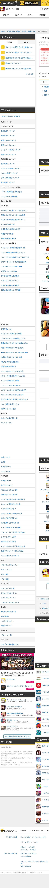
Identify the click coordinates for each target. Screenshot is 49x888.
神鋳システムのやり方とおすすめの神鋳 (14, 352)
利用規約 (23, 830)
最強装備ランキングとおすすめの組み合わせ (20, 58)
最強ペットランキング (8, 145)
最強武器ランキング (7, 131)
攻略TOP (6, 15)
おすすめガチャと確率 (8, 537)
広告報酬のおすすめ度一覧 (10, 523)
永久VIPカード (6, 466)
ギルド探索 (5, 579)
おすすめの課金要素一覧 (9, 418)
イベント (31, 15)
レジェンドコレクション (9, 593)
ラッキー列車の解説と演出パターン (13, 220)
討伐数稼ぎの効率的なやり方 (10, 229)
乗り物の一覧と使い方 (8, 611)
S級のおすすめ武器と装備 (9, 362)
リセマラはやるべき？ (8, 509)
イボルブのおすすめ (7, 224)
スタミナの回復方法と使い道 (10, 504)
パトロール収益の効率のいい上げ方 (13, 376)
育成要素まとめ (6, 329)
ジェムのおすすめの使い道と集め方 (13, 499)
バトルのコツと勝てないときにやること (14, 210)
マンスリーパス (6, 423)
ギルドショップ (6, 569)
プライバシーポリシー (36, 830)
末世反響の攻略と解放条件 (10, 285)
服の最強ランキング (7, 164)
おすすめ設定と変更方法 (9, 518)
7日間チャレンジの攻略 (9, 271)
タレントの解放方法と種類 (10, 380)
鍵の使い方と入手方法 (8, 541)
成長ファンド (5, 457)
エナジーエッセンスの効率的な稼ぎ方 (13, 390)
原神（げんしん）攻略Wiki (29, 854)
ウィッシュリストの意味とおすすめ (13, 532)
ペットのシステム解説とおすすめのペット (15, 257)
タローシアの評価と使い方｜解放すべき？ (20, 47)
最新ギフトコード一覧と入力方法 (12, 551)
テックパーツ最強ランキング (10, 150)
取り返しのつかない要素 (9, 490)
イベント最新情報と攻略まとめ (11, 192)
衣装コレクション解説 (8, 409)
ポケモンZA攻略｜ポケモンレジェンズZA (33, 837)
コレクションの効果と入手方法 (11, 334)
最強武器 (42, 15)
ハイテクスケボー (7, 621)
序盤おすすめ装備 (7, 234)
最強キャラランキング (13, 63)
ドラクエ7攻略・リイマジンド (30, 842)
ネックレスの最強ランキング (10, 168)
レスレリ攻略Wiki (26, 856)
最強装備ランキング (7, 135)
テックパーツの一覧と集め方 (10, 385)
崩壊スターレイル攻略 (27, 847)
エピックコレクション (8, 597)
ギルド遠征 (5, 574)
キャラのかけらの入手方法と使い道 (13, 546)
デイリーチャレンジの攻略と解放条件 (13, 262)
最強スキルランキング (8, 140)
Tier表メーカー (6, 480)
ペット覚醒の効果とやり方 (10, 404)
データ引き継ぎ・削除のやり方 (11, 513)
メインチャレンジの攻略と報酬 (11, 266)
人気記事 (9, 42)
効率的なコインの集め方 (9, 494)
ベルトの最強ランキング (9, 173)
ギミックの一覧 (6, 635)
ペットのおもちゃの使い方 (10, 555)
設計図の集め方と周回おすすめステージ (14, 399)
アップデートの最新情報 (9, 196)
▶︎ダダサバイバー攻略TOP (11, 116)
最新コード (18, 15)
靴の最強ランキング (7, 182)
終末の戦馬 (5, 616)
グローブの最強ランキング (10, 178)
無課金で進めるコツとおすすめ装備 (13, 215)
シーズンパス (5, 471)
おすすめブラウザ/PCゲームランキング (18, 736)
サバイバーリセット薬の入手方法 (12, 395)
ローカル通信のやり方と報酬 (10, 527)
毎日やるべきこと (7, 485)
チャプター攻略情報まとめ (10, 644)
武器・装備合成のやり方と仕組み (12, 348)
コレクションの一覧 (7, 588)
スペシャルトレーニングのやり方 (12, 371)
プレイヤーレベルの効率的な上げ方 (13, 338)
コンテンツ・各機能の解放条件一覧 (13, 248)
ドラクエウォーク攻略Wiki (29, 850)
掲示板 (26, 42)
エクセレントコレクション (10, 602)
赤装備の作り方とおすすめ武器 (11, 357)
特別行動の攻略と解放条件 (10, 276)
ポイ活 (16, 3)
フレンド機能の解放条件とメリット (13, 252)
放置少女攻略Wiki (26, 866)
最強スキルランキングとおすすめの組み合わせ (20, 68)
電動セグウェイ (6, 626)
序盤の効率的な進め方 (8, 238)
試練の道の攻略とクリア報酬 (10, 290)
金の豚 (3, 462)
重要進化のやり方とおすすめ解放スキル (14, 343)
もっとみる (30, 74)
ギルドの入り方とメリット (10, 280)
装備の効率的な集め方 (8, 366)
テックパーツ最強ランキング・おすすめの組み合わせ (20, 52)
